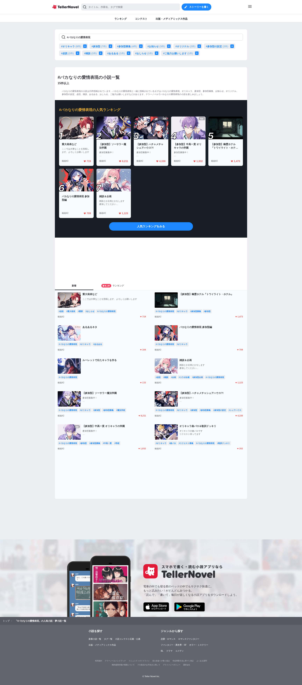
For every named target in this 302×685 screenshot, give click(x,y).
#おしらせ (144, 53)
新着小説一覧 (95, 639)
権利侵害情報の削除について (123, 665)
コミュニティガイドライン (139, 661)
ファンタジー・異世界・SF (173, 645)
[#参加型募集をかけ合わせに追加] (141, 46)
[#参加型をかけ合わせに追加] (111, 46)
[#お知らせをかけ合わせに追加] (169, 46)
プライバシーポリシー (171, 665)
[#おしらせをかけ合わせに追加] (157, 53)
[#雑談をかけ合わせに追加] (101, 53)
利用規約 (98, 661)
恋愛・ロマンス (168, 639)
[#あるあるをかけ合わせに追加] (129, 53)
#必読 (67, 53)
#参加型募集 (127, 46)
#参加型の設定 (217, 46)
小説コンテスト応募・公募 (127, 639)
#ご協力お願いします (178, 53)
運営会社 (186, 665)
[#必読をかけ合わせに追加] (78, 53)
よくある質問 (201, 661)
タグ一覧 (108, 639)
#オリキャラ (71, 46)
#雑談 (90, 53)
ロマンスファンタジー (188, 639)
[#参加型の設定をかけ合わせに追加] (232, 46)
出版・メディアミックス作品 (102, 645)
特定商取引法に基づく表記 (183, 661)
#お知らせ (156, 46)
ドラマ (169, 651)
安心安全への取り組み (161, 661)
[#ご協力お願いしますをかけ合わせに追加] (197, 53)
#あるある (116, 53)
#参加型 (99, 46)
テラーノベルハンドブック (115, 661)
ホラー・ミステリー (198, 645)
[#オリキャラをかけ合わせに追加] (85, 46)
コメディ (179, 651)
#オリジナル (185, 46)
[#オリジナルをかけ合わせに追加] (199, 46)
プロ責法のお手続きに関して (148, 665)
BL (162, 651)
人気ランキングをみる (151, 226)
